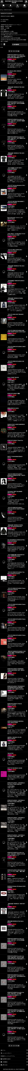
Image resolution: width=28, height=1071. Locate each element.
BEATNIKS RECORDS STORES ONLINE (14, 1)
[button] (1, 1)
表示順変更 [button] (16, 44)
